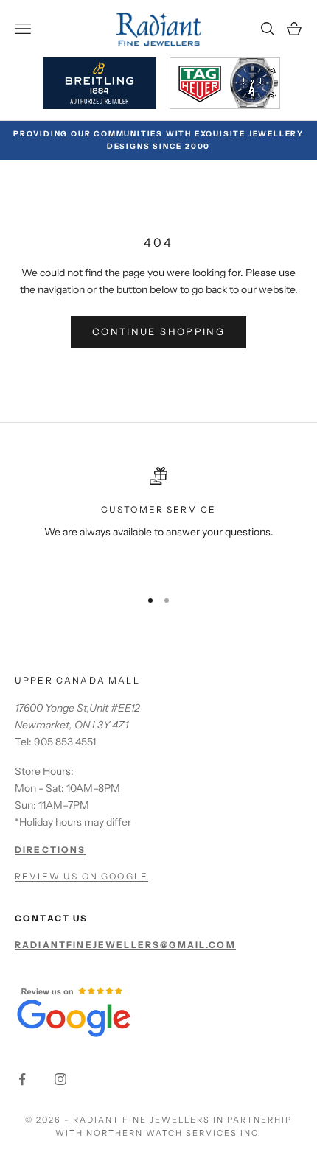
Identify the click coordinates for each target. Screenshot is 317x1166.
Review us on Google (81, 876)
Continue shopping (158, 331)
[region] (158, 521)
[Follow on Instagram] (60, 1079)
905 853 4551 (65, 741)
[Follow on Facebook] (22, 1079)
